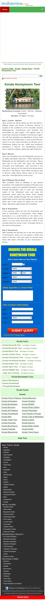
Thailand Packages (9, 551)
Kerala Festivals (8, 429)
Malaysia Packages (9, 539)
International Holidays (12, 534)
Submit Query (22, 597)
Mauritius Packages (9, 541)
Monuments (7, 569)
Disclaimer (37, 593)
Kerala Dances (28, 423)
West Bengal (7, 475)
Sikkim (5, 487)
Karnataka (6, 470)
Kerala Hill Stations (10, 410)
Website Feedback (18, 593)
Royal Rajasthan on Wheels (12, 583)
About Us (28, 588)
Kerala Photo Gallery (31, 407)
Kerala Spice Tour (10, 367)
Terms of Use (25, 591)
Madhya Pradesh (9, 492)
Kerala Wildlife (28, 404)
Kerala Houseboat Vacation (14, 361)
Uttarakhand (7, 499)
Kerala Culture (28, 420)
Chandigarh (7, 460)
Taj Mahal (6, 457)
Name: (5, 309)
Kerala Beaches (8, 407)
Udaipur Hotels (8, 527)
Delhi (5, 472)
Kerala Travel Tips (9, 420)
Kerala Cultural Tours (11, 354)
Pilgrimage (7, 574)
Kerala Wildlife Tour (11, 370)
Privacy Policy (20, 335)
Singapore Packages (10, 549)
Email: (5, 314)
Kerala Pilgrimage (29, 410)
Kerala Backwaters (10, 404)
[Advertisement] (22, 37)
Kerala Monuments (10, 432)
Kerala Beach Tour (10, 351)
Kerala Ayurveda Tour (12, 345)
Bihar (5, 497)
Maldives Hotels (8, 556)
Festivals (6, 576)
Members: (6, 273)
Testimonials (6, 591)
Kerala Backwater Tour (12, 348)
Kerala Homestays (9, 401)
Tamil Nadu (7, 465)
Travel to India (7, 69)
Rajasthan (6, 450)
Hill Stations (7, 564)
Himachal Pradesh (9, 494)
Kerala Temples (28, 401)
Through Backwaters (11, 386)
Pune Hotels (7, 519)
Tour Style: (6, 282)
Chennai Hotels (8, 514)
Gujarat (5, 482)
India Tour (22, 438)
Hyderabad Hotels (9, 517)
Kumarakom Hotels (9, 529)
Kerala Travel (22, 390)
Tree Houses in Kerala (31, 414)
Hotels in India (9, 504)
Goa (4, 467)
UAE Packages (8, 546)
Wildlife (5, 566)
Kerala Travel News (30, 432)
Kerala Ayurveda (9, 423)
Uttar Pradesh (7, 455)
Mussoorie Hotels (9, 532)
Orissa (5, 480)
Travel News (7, 581)
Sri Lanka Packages (10, 536)
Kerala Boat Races (10, 426)
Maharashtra (7, 489)
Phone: (5, 322)
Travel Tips (7, 578)
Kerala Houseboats (11, 383)
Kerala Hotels (28, 429)
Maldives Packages (9, 544)
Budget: (5, 277)
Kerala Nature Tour (11, 364)
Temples (6, 571)
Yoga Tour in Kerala (11, 373)
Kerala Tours (27, 69)
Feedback (8, 593)
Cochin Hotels (8, 522)
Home (4, 9)
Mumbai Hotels (8, 507)
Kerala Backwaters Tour (22, 377)
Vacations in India (10, 559)
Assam (5, 462)
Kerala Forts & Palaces (11, 398)
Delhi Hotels (7, 509)
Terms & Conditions (37, 591)
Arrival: (5, 264)
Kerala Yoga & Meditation (33, 417)
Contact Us (35, 588)
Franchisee (29, 593)
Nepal (5, 477)
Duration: (6, 269)
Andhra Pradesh (8, 484)
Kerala (17, 69)
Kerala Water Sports (30, 426)
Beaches (6, 561)
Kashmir (6, 452)
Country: (6, 318)
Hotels (5, 554)
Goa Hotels (7, 524)
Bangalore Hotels (9, 512)
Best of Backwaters (11, 380)
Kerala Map (6, 417)
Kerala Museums (29, 398)
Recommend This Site (10, 78)
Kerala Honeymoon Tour (13, 357)
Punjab (5, 502)
